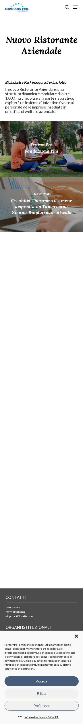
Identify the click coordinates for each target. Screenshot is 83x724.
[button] (76, 636)
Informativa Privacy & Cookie (42, 717)
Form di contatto (15, 611)
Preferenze (42, 706)
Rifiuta (41, 693)
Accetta (41, 681)
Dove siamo (12, 607)
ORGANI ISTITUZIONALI (28, 627)
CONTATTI (16, 597)
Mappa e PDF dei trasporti (20, 616)
